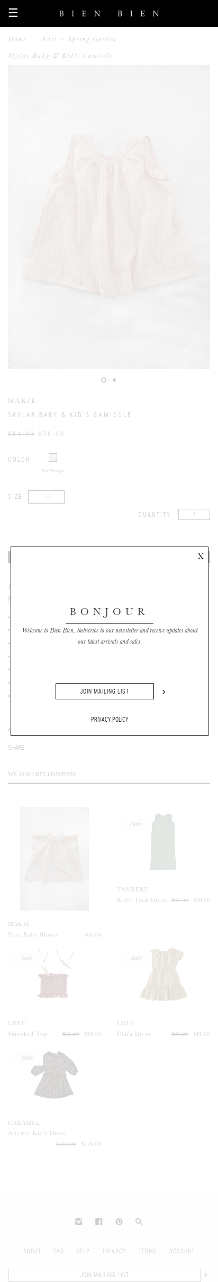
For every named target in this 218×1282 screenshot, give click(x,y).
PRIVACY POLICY (110, 719)
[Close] (200, 554)
